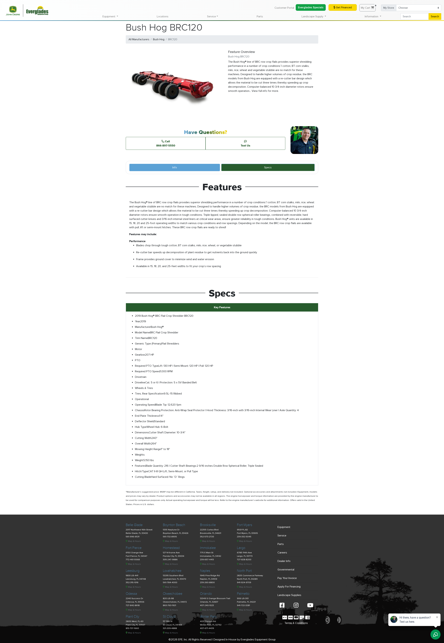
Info (174, 167)
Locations (162, 16)
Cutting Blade (143, 477)
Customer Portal (284, 8)
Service (282, 535)
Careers (282, 552)
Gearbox (140, 354)
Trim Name (141, 338)
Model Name (142, 332)
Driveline (140, 382)
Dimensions (142, 432)
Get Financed (343, 7)
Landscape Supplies (289, 595)
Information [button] (372, 16)
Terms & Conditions (296, 623)
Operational (142, 399)
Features (140, 466)
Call (165, 143)
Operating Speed (145, 404)
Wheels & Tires (144, 388)
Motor (138, 349)
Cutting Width (143, 438)
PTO (137, 360)
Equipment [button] (109, 16)
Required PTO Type (146, 366)
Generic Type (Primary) (148, 343)
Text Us (245, 145)
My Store (388, 8)
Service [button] (211, 16)
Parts (260, 16)
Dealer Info (284, 561)
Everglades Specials (310, 7)
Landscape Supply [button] (313, 16)
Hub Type (141, 427)
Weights (140, 454)
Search (435, 16)
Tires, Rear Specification (149, 393)
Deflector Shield (144, 421)
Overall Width (143, 443)
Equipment (284, 527)
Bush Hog (158, 39)
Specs (268, 167)
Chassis (139, 410)
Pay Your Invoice (287, 578)
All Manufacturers (139, 39)
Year (137, 321)
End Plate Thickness (147, 416)
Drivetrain (140, 377)
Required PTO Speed (147, 371)
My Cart (368, 7)
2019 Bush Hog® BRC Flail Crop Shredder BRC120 (164, 316)
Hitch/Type (141, 471)
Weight (139, 460)
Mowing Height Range (148, 449)
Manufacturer (143, 327)
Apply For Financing (289, 586)
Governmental (286, 569)
